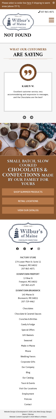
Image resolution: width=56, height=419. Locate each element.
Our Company (28, 367)
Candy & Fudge (28, 324)
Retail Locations (28, 201)
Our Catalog (28, 378)
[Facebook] (17, 248)
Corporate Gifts (28, 362)
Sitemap (31, 414)
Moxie (28, 351)
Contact (28, 404)
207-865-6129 (28, 285)
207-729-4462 (28, 301)
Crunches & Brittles (28, 319)
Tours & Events (28, 383)
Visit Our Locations (28, 388)
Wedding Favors (28, 356)
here (29, 3)
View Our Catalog (28, 210)
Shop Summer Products (28, 192)
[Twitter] (32, 248)
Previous (24, 117)
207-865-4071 (47, 12)
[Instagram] (39, 248)
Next (31, 117)
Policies (28, 399)
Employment (28, 394)
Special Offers (28, 330)
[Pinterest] (24, 248)
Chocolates (28, 308)
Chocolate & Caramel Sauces (28, 314)
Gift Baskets (28, 335)
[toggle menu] (51, 20)
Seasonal (28, 340)
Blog (28, 372)
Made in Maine (28, 346)
